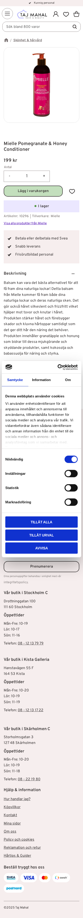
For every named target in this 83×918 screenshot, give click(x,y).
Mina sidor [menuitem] (12, 823)
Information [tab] (41, 380)
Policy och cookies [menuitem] (19, 839)
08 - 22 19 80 (29, 779)
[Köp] (33, 191)
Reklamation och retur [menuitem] (22, 847)
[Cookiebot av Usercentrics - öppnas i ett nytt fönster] (58, 367)
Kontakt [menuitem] (10, 815)
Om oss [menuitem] (10, 831)
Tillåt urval (41, 535)
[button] (7, 13)
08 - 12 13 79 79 (31, 643)
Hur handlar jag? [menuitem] (17, 799)
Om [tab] (68, 380)
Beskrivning (15, 273)
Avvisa (41, 548)
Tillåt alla (41, 522)
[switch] (71, 473)
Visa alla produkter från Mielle (25, 223)
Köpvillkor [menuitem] (12, 807)
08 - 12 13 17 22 (30, 710)
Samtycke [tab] (15, 380)
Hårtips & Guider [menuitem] (17, 856)
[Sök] (74, 27)
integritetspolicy (16, 582)
